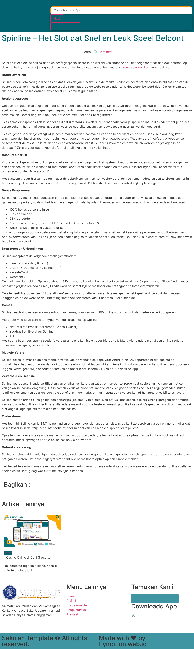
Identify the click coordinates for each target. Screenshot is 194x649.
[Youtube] (164, 598)
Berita (8, 553)
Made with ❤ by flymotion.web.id (123, 641)
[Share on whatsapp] (110, 483)
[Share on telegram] (106, 483)
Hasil (57, 18)
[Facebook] (136, 598)
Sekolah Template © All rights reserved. (44, 641)
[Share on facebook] (100, 483)
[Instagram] (155, 598)
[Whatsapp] (174, 598)
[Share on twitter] (103, 483)
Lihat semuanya (65, 26)
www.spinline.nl (134, 67)
